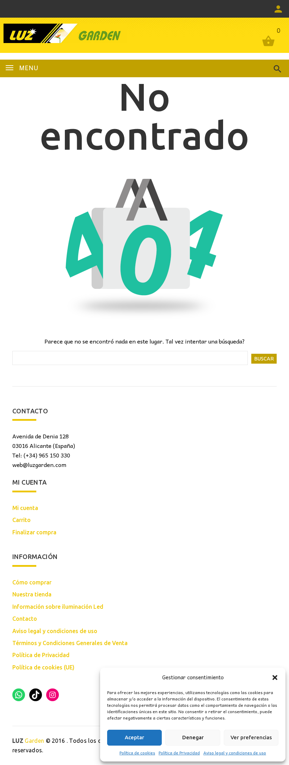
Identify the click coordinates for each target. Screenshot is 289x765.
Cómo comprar (31, 582)
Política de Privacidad (179, 752)
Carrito (21, 520)
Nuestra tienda (31, 594)
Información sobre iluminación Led (57, 606)
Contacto (24, 618)
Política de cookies (137, 752)
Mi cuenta (25, 508)
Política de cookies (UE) (43, 667)
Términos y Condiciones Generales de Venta (70, 643)
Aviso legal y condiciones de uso (234, 752)
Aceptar (134, 737)
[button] (274, 677)
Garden (28, 740)
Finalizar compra (34, 532)
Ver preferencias (251, 737)
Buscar (264, 359)
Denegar (193, 737)
